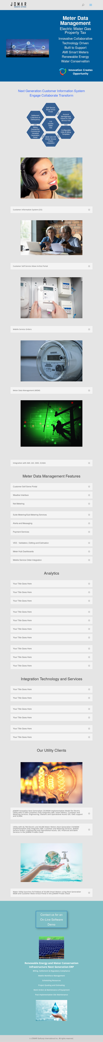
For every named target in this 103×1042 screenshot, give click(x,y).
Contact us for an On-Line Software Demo (51, 919)
